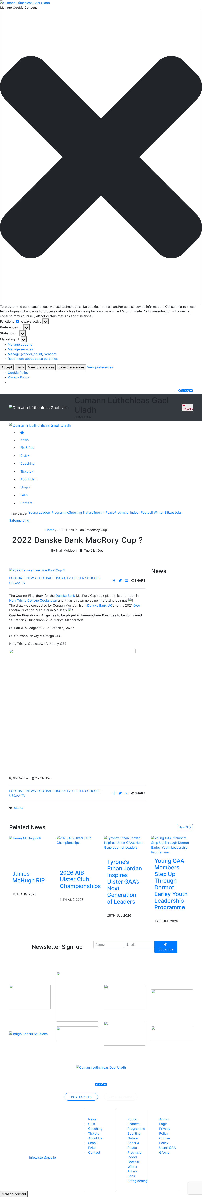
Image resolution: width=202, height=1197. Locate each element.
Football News (22, 578)
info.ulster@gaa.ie (42, 1157)
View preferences (41, 367)
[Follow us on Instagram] (188, 391)
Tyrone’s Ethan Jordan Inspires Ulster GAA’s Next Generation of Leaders (124, 881)
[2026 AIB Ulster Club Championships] (80, 840)
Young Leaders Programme (48, 512)
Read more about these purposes (33, 359)
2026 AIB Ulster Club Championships (80, 879)
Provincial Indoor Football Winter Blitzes (144, 512)
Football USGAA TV (53, 578)
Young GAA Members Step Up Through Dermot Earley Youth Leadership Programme (171, 884)
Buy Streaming (121, 1097)
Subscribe (166, 949)
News (92, 1119)
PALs (24, 495)
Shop (24, 487)
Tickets (187, 409)
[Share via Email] (127, 580)
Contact (26, 503)
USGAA (18, 807)
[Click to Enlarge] (77, 570)
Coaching (27, 463)
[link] (65, 596)
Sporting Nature (81, 512)
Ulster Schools (86, 578)
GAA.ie (164, 1152)
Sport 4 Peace (104, 512)
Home (49, 530)
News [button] (24, 440)
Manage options (20, 344)
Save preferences (71, 367)
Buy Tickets (81, 1097)
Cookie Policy (18, 372)
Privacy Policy (18, 377)
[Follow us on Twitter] (185, 391)
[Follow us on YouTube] (191, 391)
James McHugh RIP (28, 877)
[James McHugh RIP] (25, 838)
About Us (27, 479)
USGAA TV (17, 583)
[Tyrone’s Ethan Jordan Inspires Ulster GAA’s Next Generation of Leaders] (124, 842)
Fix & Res (27, 448)
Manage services (20, 349)
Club (23, 455)
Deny (20, 367)
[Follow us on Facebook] (182, 391)
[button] (101, 157)
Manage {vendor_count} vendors (32, 354)
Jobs (178, 512)
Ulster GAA (167, 1148)
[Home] (105, 432)
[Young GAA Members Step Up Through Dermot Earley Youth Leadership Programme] (172, 845)
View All (184, 827)
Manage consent (14, 1194)
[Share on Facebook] (114, 580)
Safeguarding (19, 520)
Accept (7, 367)
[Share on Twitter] (120, 580)
